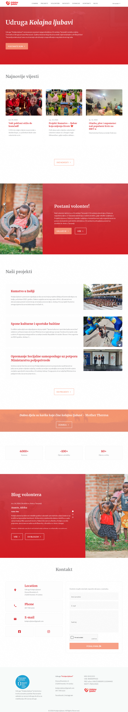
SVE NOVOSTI (64, 162)
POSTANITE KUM (17, 46)
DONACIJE (76, 3)
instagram (69, 695)
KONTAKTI (87, 3)
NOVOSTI (65, 3)
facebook (59, 695)
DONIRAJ (64, 425)
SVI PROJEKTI (64, 392)
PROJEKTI (44, 3)
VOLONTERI (55, 3)
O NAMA (35, 3)
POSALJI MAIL (94, 646)
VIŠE (23, 102)
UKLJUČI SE (63, 231)
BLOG (96, 3)
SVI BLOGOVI (34, 537)
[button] (73, 511)
